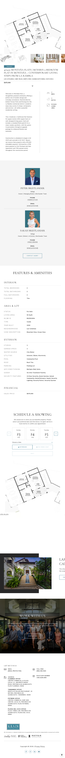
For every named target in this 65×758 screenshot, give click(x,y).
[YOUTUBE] (39, 751)
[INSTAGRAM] (30, 751)
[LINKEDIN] (34, 751)
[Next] (56, 434)
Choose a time (16, 442)
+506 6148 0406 (41, 677)
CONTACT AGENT (32, 255)
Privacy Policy (40, 746)
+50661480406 (32, 242)
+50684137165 (32, 200)
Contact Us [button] (32, 636)
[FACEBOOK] (26, 751)
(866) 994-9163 (41, 671)
